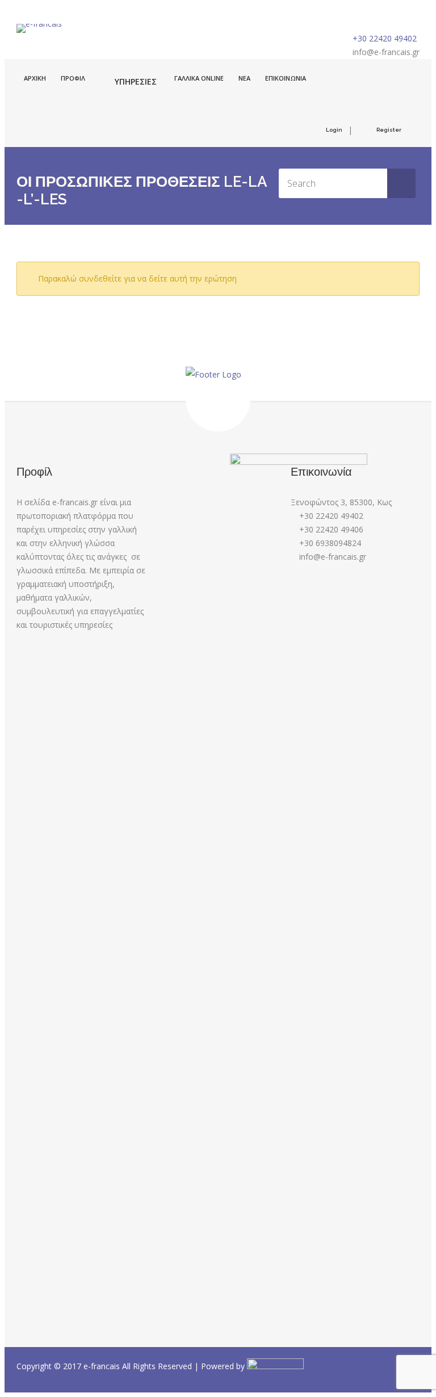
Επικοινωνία (285, 78)
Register (388, 130)
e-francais (102, 1366)
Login (334, 130)
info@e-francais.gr (386, 52)
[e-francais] (39, 28)
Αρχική (35, 78)
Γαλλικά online (199, 78)
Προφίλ (73, 78)
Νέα (244, 78)
